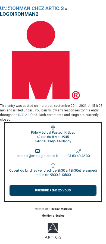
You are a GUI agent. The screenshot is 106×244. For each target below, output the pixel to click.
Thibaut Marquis (61, 208)
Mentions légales (53, 215)
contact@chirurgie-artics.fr (37, 156)
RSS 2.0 (24, 115)
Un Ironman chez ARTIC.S (32, 8)
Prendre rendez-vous (53, 190)
